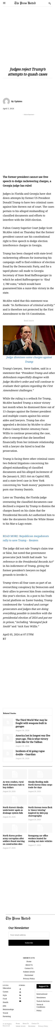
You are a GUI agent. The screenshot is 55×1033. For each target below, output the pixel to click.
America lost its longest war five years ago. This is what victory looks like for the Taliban (33, 739)
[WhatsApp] (25, 82)
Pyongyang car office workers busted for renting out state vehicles (40, 838)
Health (5, 1002)
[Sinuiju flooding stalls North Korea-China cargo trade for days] (40, 774)
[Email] (44, 82)
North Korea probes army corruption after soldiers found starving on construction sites (14, 839)
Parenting (7, 1016)
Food (5, 998)
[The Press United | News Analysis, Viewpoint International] (26, 3)
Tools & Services (43, 1001)
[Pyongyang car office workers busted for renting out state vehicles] (40, 828)
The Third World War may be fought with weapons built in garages (31, 723)
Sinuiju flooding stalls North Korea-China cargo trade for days (40, 784)
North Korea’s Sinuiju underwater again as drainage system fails (13, 810)
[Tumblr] (51, 82)
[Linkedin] (31, 82)
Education (7, 988)
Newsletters (41, 997)
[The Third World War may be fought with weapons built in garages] (8, 722)
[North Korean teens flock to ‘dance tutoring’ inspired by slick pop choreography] (40, 800)
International (42, 994)
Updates (18, 101)
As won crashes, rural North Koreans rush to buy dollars (13, 784)
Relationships (8, 1009)
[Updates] (7, 101)
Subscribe (29, 943)
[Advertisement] (27, 34)
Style (5, 995)
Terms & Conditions (41, 1005)
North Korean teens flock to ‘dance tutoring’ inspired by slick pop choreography (40, 811)
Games (5, 992)
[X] (12, 82)
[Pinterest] (38, 82)
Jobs (4, 1006)
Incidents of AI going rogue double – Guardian (30, 753)
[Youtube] (20, 1001)
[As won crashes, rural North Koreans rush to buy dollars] (15, 774)
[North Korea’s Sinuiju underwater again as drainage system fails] (15, 800)
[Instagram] (20, 992)
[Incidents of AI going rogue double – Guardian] (8, 753)
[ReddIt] (18, 82)
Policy (39, 1010)
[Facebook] (5, 82)
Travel (5, 1013)
